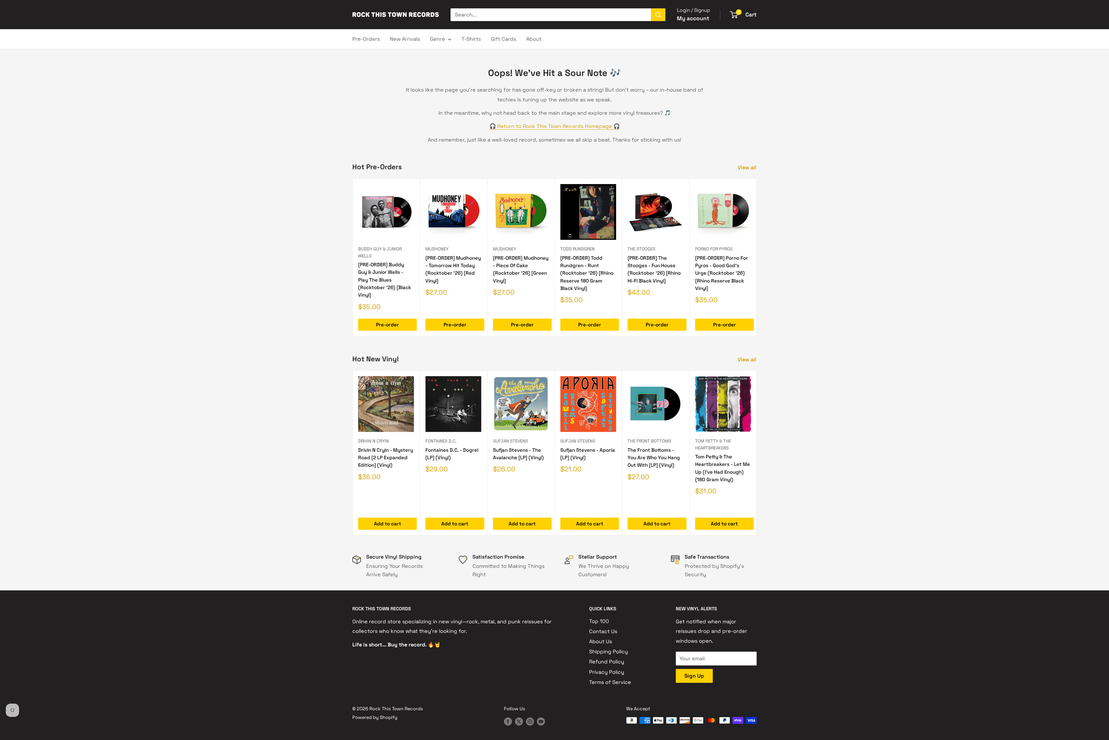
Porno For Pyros (713, 249)
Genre (437, 39)
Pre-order (387, 324)
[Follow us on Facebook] (508, 721)
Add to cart (387, 523)
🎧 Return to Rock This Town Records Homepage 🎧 (555, 126)
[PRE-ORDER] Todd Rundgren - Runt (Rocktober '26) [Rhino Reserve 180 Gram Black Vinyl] (586, 273)
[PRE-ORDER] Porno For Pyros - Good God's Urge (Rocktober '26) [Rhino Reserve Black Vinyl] (721, 273)
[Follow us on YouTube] (541, 721)
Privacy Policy (606, 672)
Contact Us (603, 631)
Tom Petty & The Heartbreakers (713, 444)
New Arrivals (405, 39)
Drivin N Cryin (373, 441)
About (534, 39)
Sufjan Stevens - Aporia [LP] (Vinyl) (587, 454)
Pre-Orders (366, 39)
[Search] (658, 14)
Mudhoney (437, 249)
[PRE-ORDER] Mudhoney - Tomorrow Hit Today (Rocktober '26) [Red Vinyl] (453, 269)
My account (693, 18)
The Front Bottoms (649, 441)
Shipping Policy (608, 651)
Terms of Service (610, 682)
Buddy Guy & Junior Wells (380, 252)
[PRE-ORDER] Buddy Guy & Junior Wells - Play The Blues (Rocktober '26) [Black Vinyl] (384, 279)
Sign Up (694, 675)
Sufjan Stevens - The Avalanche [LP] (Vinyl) (518, 454)
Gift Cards (503, 39)
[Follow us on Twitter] (519, 721)
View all (748, 167)
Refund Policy (606, 661)
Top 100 (599, 621)
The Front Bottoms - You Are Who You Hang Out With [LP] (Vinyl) (654, 457)
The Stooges (641, 249)
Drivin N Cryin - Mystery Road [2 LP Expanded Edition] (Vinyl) (385, 457)
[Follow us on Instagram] (530, 721)
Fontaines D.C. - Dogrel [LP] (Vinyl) (451, 454)
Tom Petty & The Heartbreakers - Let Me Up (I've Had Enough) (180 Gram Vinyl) (722, 468)
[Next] (757, 257)
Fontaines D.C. (441, 441)
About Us (600, 641)
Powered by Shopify (374, 717)
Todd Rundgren (577, 249)
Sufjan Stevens (510, 441)
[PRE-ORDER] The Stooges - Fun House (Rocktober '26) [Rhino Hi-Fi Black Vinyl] (654, 269)
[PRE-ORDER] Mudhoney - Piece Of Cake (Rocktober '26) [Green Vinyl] (520, 269)
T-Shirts (471, 39)
